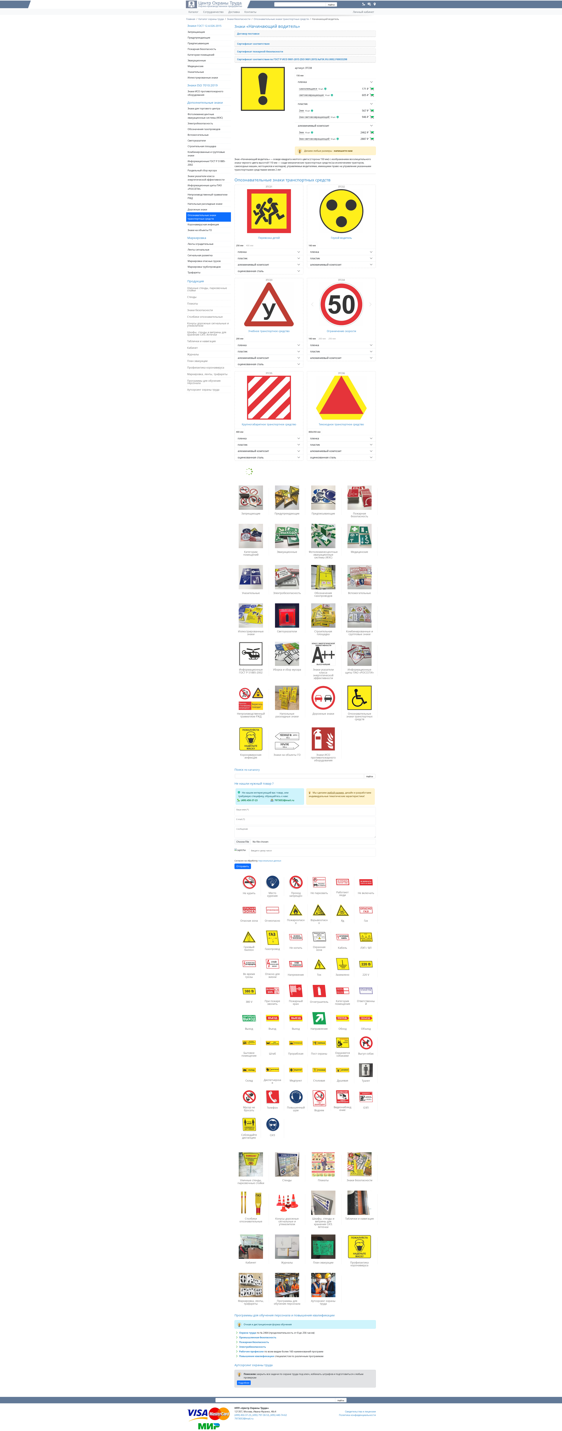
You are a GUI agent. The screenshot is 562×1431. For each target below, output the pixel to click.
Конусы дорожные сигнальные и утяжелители (208, 324)
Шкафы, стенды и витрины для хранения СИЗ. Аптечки (206, 333)
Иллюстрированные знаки (203, 77)
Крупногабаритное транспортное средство (269, 424)
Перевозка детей (269, 238)
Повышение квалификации (256, 1356)
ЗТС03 (269, 280)
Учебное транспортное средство (269, 331)
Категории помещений (201, 54)
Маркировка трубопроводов (204, 266)
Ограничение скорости (341, 331)
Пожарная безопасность (202, 49)
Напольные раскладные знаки (205, 203)
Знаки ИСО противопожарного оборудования (205, 93)
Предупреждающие (199, 37)
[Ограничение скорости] (341, 304)
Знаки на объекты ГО (200, 230)
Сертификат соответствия (253, 43)
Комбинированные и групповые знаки (206, 153)
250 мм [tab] (239, 245)
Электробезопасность (200, 123)
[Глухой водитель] (341, 211)
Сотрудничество (213, 12)
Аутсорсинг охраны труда (203, 389)
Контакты (250, 12)
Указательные (196, 71)
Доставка (234, 12)
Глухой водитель (341, 238)
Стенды (192, 297)
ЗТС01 (269, 186)
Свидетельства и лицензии (360, 1411)
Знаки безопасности (200, 310)
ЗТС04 (341, 280)
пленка (302, 82)
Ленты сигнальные (198, 249)
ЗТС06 (341, 373)
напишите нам (343, 150)
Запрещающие (196, 32)
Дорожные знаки (197, 209)
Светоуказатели (197, 140)
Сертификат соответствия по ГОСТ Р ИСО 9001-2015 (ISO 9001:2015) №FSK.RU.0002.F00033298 (292, 59)
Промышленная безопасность (257, 1337)
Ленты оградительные (200, 244)
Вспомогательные (198, 134)
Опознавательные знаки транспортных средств (202, 217)
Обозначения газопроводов (204, 129)
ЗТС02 (341, 186)
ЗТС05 (269, 373)
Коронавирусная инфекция (203, 224)
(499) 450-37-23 (249, 800)
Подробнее (243, 1382)
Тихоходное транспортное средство (341, 424)
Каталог (193, 12)
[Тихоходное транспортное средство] (341, 397)
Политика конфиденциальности (357, 1415)
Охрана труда (247, 1332)
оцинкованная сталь (251, 271)
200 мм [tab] (239, 338)
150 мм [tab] (300, 75)
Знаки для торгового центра (204, 108)
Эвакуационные (197, 60)
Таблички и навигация (201, 341)
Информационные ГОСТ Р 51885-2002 (206, 163)
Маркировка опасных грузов (204, 261)
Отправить (242, 866)
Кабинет (192, 347)
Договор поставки (248, 33)
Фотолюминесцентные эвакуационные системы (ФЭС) (205, 116)
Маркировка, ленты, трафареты (207, 374)
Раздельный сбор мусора (202, 170)
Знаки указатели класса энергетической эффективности (206, 178)
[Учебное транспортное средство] (269, 304)
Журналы (193, 354)
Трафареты (194, 272)
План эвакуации (197, 361)
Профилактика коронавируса (205, 367)
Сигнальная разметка (200, 255)
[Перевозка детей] (269, 211)
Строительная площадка (202, 146)
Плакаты (192, 303)
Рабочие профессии (251, 1351)
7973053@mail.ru (284, 800)
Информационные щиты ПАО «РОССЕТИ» (205, 187)
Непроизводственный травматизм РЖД (207, 196)
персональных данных (269, 860)
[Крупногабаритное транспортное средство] (269, 397)
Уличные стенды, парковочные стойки (207, 289)
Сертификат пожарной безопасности (260, 51)
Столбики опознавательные (205, 316)
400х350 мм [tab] (315, 431)
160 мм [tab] (312, 245)
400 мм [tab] (249, 245)
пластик (303, 104)
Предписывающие (198, 43)
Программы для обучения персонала (204, 382)
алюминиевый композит (313, 125)
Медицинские (195, 66)
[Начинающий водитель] (262, 89)
